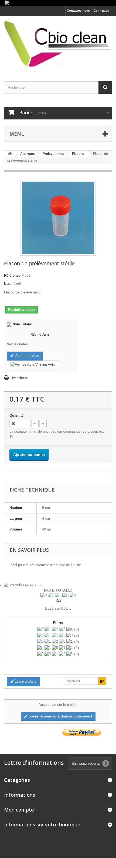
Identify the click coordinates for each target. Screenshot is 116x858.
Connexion (101, 10)
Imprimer (20, 378)
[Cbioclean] (58, 44)
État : (8, 283)
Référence (12, 275)
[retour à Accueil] (10, 154)
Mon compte (19, 809)
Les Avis (32, 585)
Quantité (16, 415)
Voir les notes (17, 344)
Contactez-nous (78, 10)
